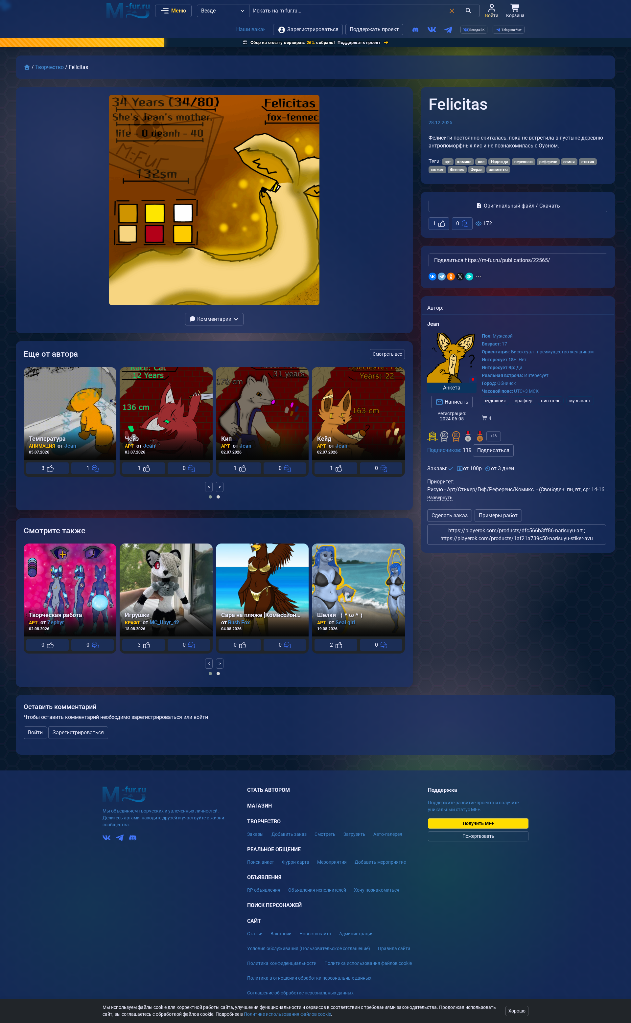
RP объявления (263, 890)
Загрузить (354, 834)
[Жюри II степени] (444, 436)
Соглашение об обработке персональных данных (300, 992)
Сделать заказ (450, 515)
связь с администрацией (216, 29)
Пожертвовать (478, 836)
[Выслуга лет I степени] (480, 436)
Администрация (356, 933)
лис (481, 162)
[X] (460, 276)
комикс (464, 162)
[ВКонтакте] (432, 276)
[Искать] (468, 11)
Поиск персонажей (274, 905)
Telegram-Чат (511, 30)
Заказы (255, 834)
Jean (433, 324)
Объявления (264, 877)
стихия (587, 162)
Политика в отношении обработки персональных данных (309, 978)
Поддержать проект (374, 29)
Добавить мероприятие (380, 862)
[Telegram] (442, 276)
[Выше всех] (432, 436)
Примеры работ (498, 515)
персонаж (523, 162)
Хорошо (517, 1010)
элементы (498, 169)
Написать (455, 402)
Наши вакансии (155, 29)
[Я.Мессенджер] (469, 276)
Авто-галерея (387, 834)
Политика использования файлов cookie (368, 963)
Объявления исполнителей (317, 890)
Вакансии (281, 933)
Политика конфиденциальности (281, 963)
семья (569, 162)
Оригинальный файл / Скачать (521, 206)
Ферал (476, 169)
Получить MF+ (478, 823)
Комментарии (214, 319)
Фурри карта (295, 862)
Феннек (457, 169)
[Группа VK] (432, 29)
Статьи (255, 933)
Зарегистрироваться (312, 29)
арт (448, 162)
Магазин (259, 806)
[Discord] (415, 29)
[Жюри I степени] (456, 436)
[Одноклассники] (451, 276)
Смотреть (325, 834)
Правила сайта (394, 948)
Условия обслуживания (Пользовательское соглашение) (308, 948)
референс (548, 162)
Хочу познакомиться (376, 890)
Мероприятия (332, 862)
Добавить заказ (289, 834)
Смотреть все (387, 354)
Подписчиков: (444, 450)
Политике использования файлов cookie (287, 1014)
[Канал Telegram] (448, 29)
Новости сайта (315, 933)
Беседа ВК (476, 30)
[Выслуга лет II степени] (468, 436)
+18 (494, 436)
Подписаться (493, 450)
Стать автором (268, 790)
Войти (35, 732)
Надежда (499, 162)
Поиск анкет (260, 862)
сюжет (437, 169)
